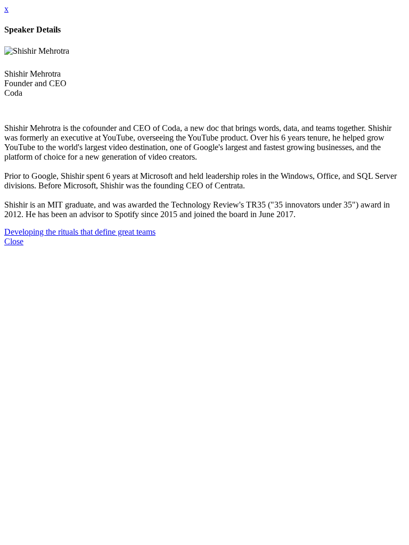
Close (13, 241)
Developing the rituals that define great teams (80, 231)
